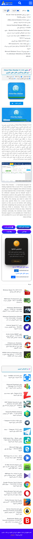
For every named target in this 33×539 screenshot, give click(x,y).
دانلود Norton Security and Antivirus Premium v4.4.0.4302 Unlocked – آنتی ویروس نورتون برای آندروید (12, 511)
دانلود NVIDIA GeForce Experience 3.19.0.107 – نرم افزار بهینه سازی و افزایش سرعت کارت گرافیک (12, 354)
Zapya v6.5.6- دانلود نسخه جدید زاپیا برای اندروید (13, 394)
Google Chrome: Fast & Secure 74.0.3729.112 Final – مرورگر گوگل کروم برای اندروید (12, 484)
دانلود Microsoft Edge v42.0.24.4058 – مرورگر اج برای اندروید (13, 448)
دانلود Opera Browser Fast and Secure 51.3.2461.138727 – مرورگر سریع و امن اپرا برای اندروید (13, 493)
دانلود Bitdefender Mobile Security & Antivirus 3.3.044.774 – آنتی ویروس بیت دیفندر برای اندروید (12, 521)
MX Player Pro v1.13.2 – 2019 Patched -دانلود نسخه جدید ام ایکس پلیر (13, 457)
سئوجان (13, 535)
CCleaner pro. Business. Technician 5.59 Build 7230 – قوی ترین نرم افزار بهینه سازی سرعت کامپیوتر (13, 345)
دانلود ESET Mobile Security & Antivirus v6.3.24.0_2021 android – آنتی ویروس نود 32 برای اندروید (12, 404)
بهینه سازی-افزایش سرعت (23, 79)
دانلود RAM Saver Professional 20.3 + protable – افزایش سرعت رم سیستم (12, 300)
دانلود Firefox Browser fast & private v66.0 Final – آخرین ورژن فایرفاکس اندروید (12, 501)
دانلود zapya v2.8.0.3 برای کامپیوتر (20, 41)
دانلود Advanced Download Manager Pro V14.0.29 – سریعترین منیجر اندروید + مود (14, 386)
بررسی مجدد (16, 261)
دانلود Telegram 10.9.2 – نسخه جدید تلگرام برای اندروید (13, 430)
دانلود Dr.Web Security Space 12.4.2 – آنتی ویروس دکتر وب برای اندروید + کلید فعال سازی (12, 466)
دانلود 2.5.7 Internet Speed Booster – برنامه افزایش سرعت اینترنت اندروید (13, 327)
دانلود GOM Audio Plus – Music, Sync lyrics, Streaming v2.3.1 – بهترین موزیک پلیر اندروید (12, 440)
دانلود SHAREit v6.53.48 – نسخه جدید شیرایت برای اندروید (13, 376)
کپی (16, 271)
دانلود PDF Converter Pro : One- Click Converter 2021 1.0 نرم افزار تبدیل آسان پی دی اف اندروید (17, 46)
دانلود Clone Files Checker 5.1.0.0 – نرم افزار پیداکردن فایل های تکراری (17, 71)
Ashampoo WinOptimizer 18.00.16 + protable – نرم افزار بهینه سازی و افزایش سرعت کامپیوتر (12, 309)
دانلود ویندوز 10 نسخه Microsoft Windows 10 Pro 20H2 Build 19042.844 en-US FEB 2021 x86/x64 (17, 54)
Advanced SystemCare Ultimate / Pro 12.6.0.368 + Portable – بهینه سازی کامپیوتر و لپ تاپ (12, 318)
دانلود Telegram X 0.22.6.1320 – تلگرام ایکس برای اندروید (12, 421)
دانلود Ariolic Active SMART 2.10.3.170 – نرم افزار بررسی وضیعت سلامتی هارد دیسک (14, 336)
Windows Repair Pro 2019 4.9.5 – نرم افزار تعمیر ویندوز (12, 291)
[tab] (25, 11)
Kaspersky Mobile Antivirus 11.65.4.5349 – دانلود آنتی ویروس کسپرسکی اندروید (12, 413)
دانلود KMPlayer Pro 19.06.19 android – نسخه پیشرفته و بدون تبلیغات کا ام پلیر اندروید (13, 475)
